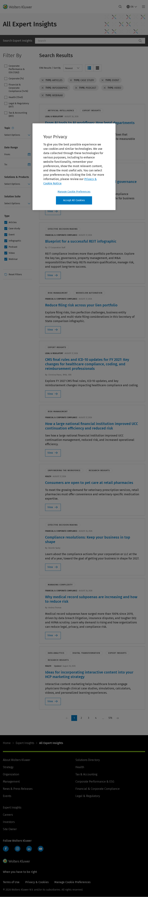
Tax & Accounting (86, 774)
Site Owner (10, 829)
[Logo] (19, 6)
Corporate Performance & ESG (94, 781)
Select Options (12, 135)
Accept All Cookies (74, 200)
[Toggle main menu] (142, 6)
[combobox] (86, 41)
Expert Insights (25, 743)
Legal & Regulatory (87, 796)
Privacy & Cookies (37, 882)
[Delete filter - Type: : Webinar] (42, 95)
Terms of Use (11, 882)
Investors (9, 822)
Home (7, 743)
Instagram (17, 849)
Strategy (8, 767)
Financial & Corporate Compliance (97, 788)
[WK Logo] (16, 861)
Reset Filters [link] (15, 274)
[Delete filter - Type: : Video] (105, 88)
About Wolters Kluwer (16, 760)
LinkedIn (29, 849)
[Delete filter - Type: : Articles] (42, 80)
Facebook (6, 849)
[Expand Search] (120, 6)
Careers (8, 814)
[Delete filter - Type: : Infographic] (42, 88)
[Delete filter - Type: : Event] (102, 80)
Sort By (57, 68)
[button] (89, 68)
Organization (11, 774)
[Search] (140, 40)
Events (7, 796)
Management (11, 781)
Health (79, 767)
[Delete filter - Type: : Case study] (71, 80)
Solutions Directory (87, 760)
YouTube (40, 849)
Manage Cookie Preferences (74, 191)
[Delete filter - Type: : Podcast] (76, 88)
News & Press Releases (17, 788)
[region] (74, 166)
